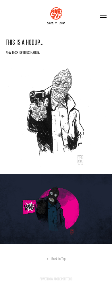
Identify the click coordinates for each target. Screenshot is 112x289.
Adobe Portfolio (63, 279)
